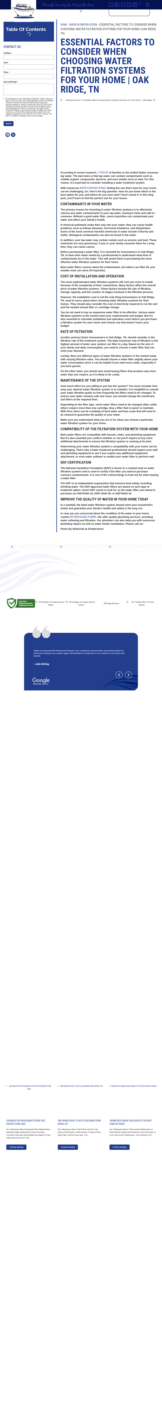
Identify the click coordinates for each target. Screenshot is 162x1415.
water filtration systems (92, 188)
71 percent (103, 172)
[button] (7, 134)
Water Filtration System (83, 24)
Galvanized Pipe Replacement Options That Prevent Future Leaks (25, 1122)
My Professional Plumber (83, 517)
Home (63, 24)
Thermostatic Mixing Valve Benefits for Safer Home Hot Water (130, 1122)
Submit (9, 123)
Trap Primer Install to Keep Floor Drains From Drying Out (79, 1122)
